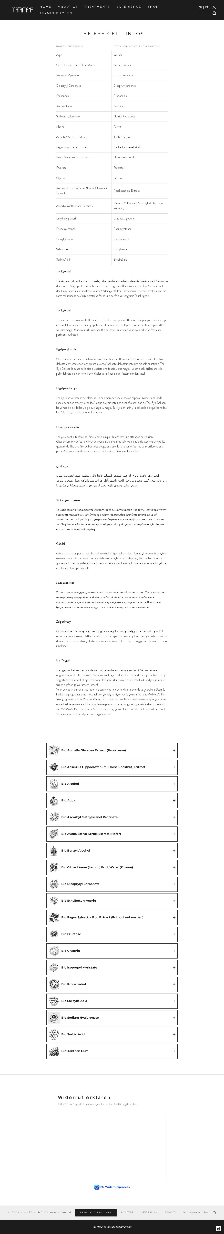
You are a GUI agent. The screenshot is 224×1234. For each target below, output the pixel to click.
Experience (128, 7)
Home (45, 7)
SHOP (153, 7)
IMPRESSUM (149, 1212)
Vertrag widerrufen (195, 1212)
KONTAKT (127, 1212)
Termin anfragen (96, 1212)
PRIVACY (170, 1212)
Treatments (97, 7)
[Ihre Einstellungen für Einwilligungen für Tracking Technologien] (218, 1228)
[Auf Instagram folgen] (214, 1212)
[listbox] (204, 7)
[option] (201, 7)
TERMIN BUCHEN (56, 13)
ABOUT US (68, 7)
